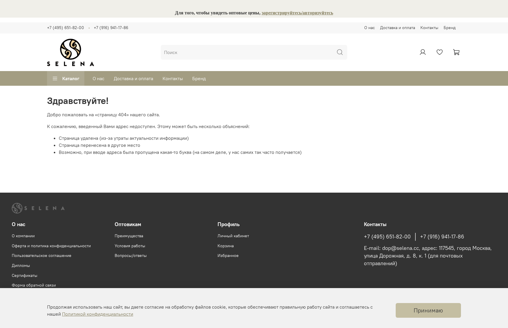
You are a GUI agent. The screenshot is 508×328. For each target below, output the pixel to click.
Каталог (70, 78)
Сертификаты (24, 275)
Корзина (226, 245)
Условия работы (130, 245)
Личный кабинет (233, 235)
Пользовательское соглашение (41, 255)
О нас (369, 27)
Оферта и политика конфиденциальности (51, 245)
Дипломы (21, 265)
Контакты (429, 27)
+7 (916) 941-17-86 (111, 27)
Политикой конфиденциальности (97, 314)
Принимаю (428, 310)
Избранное (228, 255)
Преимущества (129, 235)
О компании (23, 235)
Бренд (450, 27)
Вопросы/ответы (131, 255)
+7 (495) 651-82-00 (65, 27)
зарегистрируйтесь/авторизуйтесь (297, 12)
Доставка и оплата (397, 27)
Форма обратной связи (34, 285)
